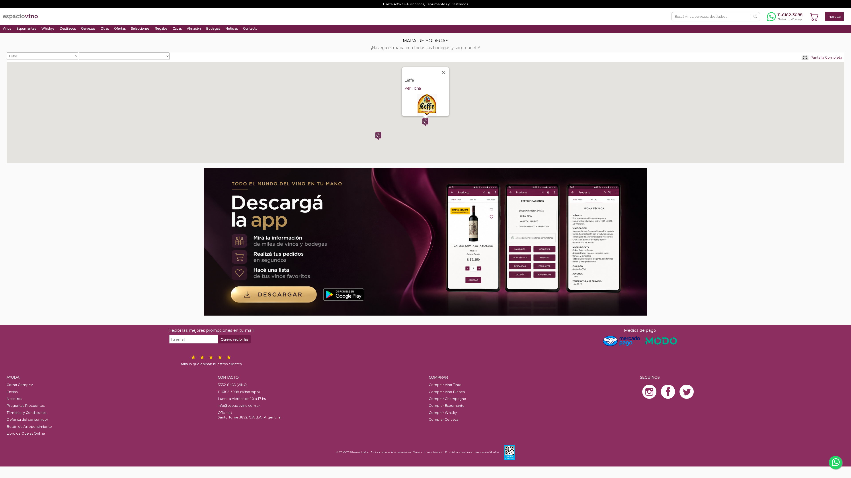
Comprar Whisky (443, 413)
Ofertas (120, 29)
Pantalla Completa (826, 57)
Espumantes (26, 29)
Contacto (250, 29)
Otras (105, 29)
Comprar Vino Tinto (445, 385)
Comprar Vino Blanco (447, 392)
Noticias (231, 29)
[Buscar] (755, 16)
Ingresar (834, 16)
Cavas (177, 29)
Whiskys (47, 29)
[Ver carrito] (814, 16)
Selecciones (140, 29)
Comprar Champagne (447, 399)
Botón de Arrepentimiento (29, 426)
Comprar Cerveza (444, 419)
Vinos (7, 29)
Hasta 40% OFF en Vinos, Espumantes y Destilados (425, 4)
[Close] (443, 72)
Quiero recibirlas (234, 339)
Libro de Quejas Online (26, 433)
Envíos (12, 392)
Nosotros (14, 399)
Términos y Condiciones (26, 413)
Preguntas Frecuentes (26, 405)
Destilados (68, 29)
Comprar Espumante (447, 405)
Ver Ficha (413, 88)
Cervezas (88, 29)
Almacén (194, 29)
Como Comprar (20, 385)
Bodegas (213, 29)
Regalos (161, 29)
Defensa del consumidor (27, 419)
